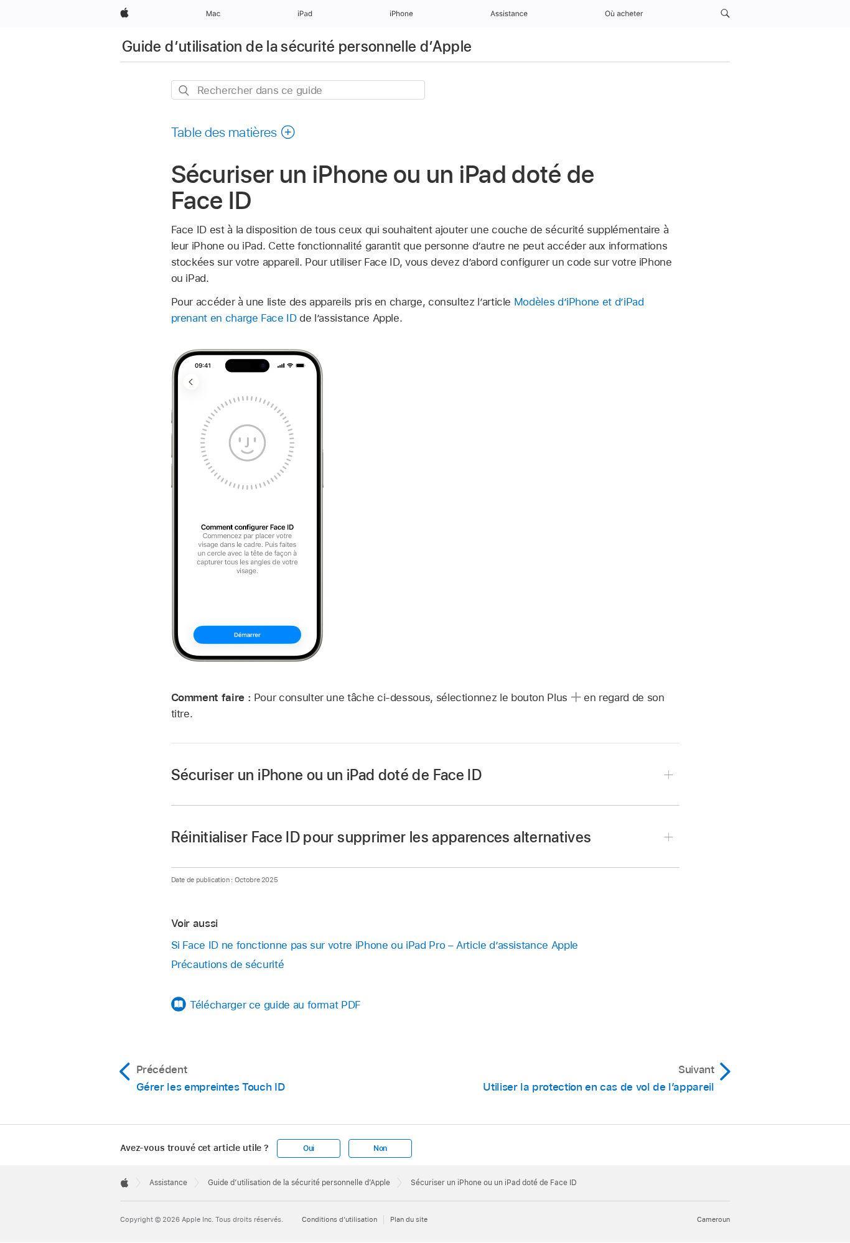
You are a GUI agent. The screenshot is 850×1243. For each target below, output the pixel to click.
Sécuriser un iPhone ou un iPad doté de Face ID (326, 775)
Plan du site (408, 1219)
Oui (308, 1148)
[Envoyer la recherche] (184, 90)
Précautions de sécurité (227, 964)
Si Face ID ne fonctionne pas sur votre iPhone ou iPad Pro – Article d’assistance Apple (374, 945)
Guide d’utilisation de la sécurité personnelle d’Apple (297, 46)
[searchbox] (298, 90)
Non (380, 1148)
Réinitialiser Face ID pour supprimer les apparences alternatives (381, 837)
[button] (725, 13)
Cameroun (713, 1219)
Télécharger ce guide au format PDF (275, 1005)
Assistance (168, 1182)
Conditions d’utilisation (339, 1219)
